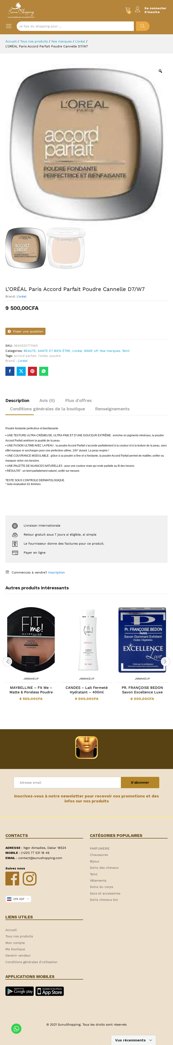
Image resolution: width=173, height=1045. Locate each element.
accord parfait (25, 356)
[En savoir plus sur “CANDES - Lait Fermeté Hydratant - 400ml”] (81, 672)
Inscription (56, 572)
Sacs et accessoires (105, 893)
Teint (126, 351)
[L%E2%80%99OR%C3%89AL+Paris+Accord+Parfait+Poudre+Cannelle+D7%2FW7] (21, 371)
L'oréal (21, 296)
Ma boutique (15, 949)
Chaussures (99, 855)
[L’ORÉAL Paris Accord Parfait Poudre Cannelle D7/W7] (9, 371)
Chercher (143, 26)
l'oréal (43, 356)
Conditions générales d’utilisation (31, 962)
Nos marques (110, 351)
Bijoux (94, 861)
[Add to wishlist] (35, 672)
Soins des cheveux (104, 867)
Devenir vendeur (18, 955)
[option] (31, 656)
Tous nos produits (19, 936)
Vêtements (98, 880)
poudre (55, 356)
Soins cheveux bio (104, 899)
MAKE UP (91, 351)
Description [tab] (17, 400)
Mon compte (15, 943)
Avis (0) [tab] (47, 400)
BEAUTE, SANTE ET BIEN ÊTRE (47, 351)
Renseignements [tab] (112, 409)
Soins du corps (101, 887)
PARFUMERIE (100, 848)
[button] (25, 672)
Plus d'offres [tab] (78, 400)
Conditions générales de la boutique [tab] (47, 409)
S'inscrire (152, 12)
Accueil (11, 930)
